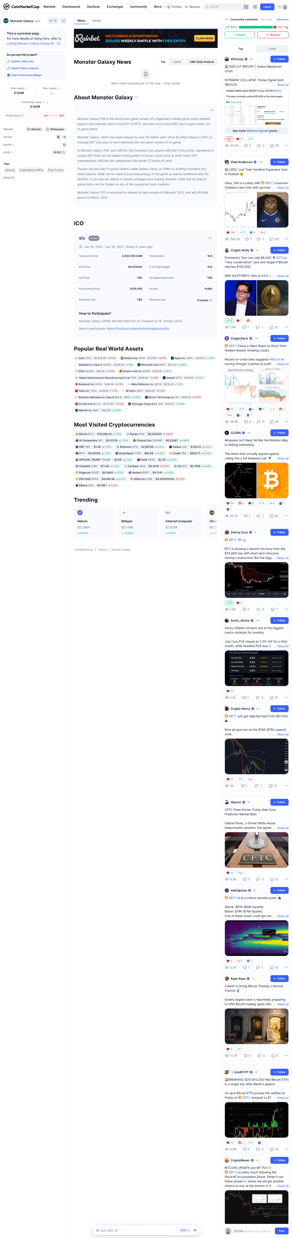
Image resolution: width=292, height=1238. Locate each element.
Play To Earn (55, 170)
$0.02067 (163, 440)
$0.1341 (152, 472)
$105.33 (192, 446)
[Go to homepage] (21, 6)
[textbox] (253, 1231)
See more (283, 19)
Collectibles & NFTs (31, 170)
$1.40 (95, 446)
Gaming (10, 170)
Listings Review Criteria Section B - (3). (34, 43)
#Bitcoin (275, 359)
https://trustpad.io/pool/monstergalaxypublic (138, 328)
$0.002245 (151, 433)
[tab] (163, 62)
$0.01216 (103, 440)
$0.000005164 (159, 478)
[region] (104, 7)
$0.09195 (95, 453)
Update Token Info (22, 61)
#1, (245, 1181)
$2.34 (159, 459)
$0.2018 (148, 465)
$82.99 (141, 453)
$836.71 (192, 453)
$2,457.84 (142, 446)
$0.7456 (194, 465)
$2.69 (105, 459)
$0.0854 (101, 472)
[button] (160, 7)
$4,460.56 (102, 478)
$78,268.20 (100, 433)
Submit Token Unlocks (25, 68)
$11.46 (99, 465)
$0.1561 (98, 485)
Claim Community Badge (26, 75)
